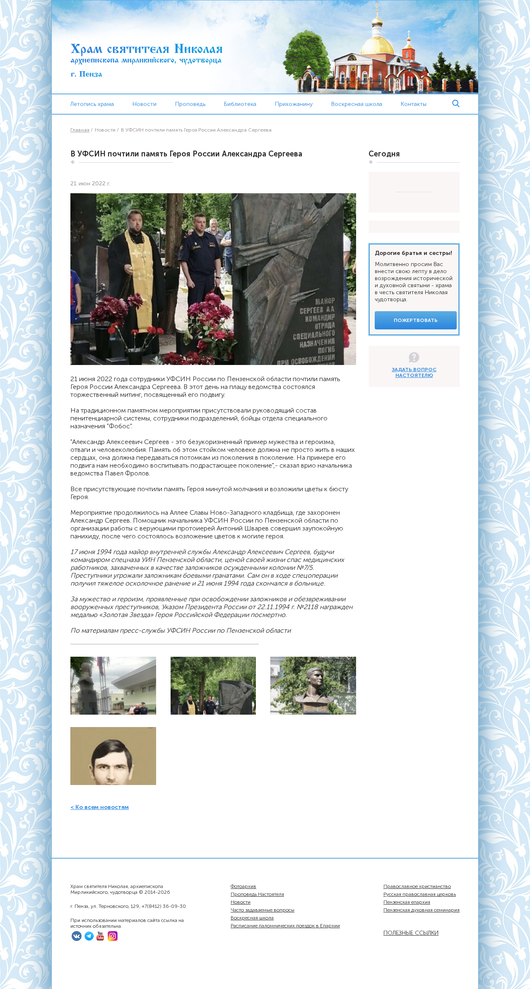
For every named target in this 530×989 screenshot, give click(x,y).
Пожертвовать (416, 320)
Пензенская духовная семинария (421, 910)
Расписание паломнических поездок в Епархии (285, 926)
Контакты (413, 104)
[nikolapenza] (89, 939)
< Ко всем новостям (99, 807)
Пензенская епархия (406, 902)
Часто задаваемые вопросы (262, 910)
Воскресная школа (252, 918)
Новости (144, 104)
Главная (79, 130)
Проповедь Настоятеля (257, 894)
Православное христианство (417, 886)
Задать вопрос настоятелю (414, 372)
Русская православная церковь (419, 894)
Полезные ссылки (410, 932)
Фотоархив (243, 886)
